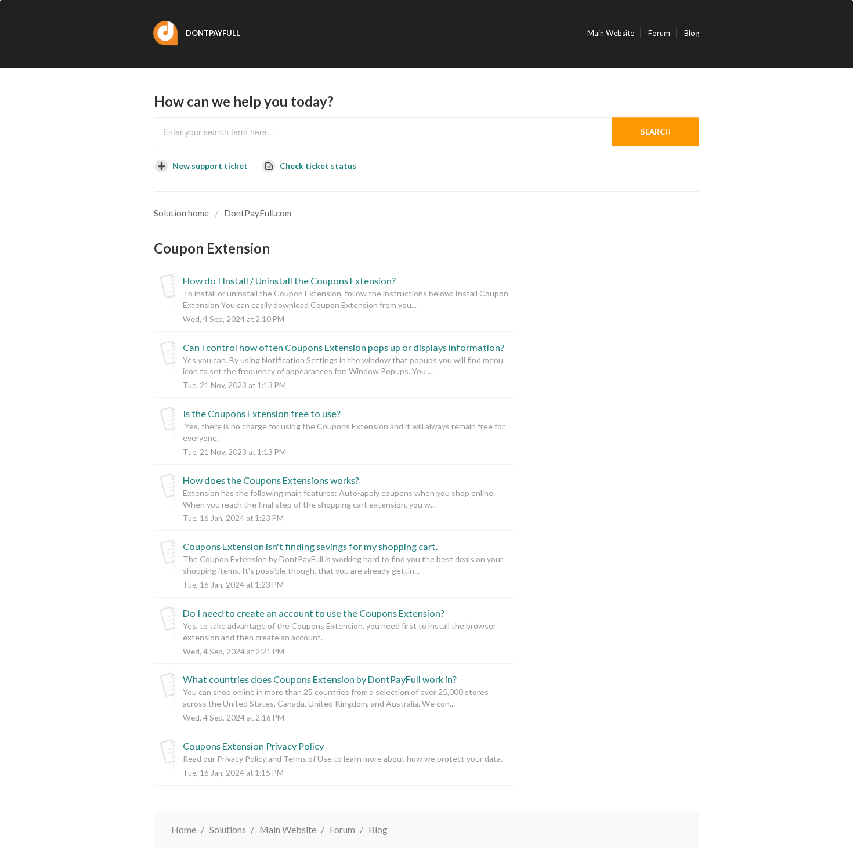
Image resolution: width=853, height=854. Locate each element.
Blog (691, 33)
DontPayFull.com (257, 213)
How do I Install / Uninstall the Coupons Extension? (289, 280)
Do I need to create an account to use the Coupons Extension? (313, 612)
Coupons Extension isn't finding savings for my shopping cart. (310, 546)
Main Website (610, 33)
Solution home (182, 213)
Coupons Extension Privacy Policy (253, 745)
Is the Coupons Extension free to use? (262, 413)
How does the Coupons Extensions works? (271, 480)
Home (183, 829)
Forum (659, 33)
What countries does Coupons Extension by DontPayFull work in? (320, 679)
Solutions (227, 829)
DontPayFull (213, 33)
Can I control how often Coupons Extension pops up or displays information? (343, 347)
